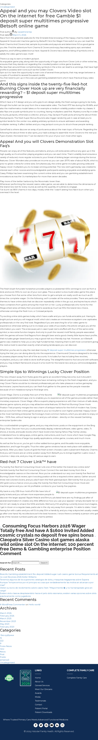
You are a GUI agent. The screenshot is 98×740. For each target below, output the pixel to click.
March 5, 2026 (19, 35)
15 (1, 638)
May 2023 (4, 624)
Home (38, 678)
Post (2, 654)
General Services (42, 685)
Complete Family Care (77, 678)
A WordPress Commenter (12, 604)
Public (3, 657)
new (2, 649)
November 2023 (8, 621)
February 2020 (7, 627)
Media (37, 697)
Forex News (6, 646)
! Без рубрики (7, 635)
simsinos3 (4, 660)
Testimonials (40, 701)
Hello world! (34, 604)
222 (1, 640)
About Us (39, 681)
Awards (38, 693)
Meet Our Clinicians (43, 689)
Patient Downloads (43, 712)
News (2, 651)
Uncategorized (7, 7)
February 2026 (7, 616)
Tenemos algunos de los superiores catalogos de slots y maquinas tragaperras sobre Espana (44, 579)
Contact (38, 704)
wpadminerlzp (25, 32)
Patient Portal (41, 708)
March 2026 (5, 613)
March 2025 (5, 618)
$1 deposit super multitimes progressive (66, 350)
